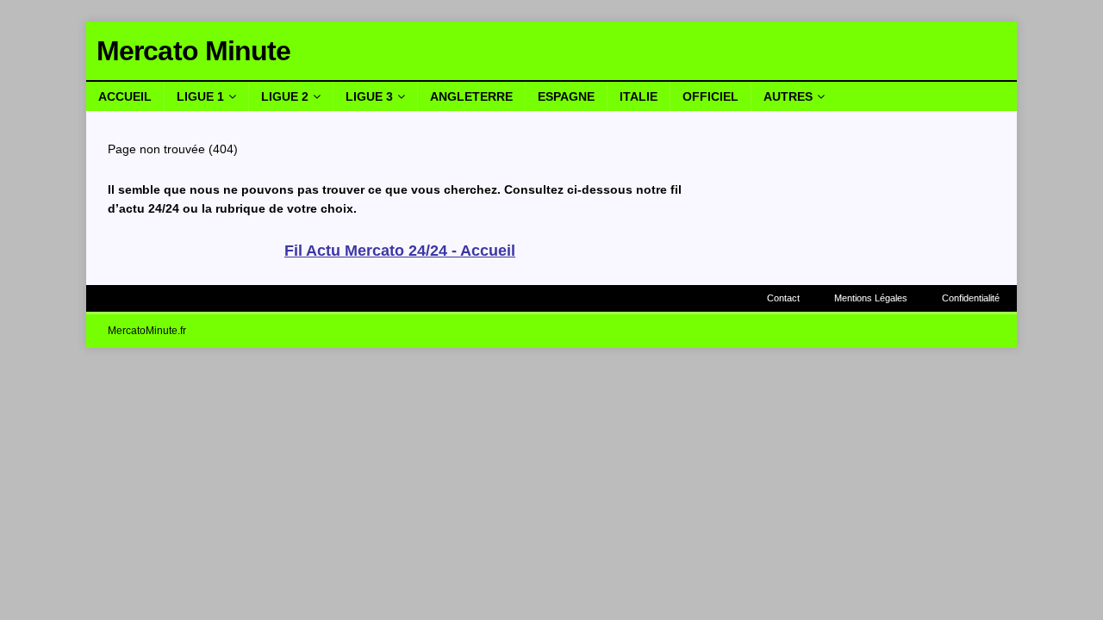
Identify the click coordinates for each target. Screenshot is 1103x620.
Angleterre (471, 96)
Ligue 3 (369, 96)
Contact (783, 298)
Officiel (710, 96)
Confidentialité (971, 298)
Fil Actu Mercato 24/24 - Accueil (399, 250)
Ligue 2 (284, 96)
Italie (638, 96)
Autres (788, 96)
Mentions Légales (870, 298)
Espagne (566, 96)
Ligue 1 (200, 96)
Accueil (125, 96)
